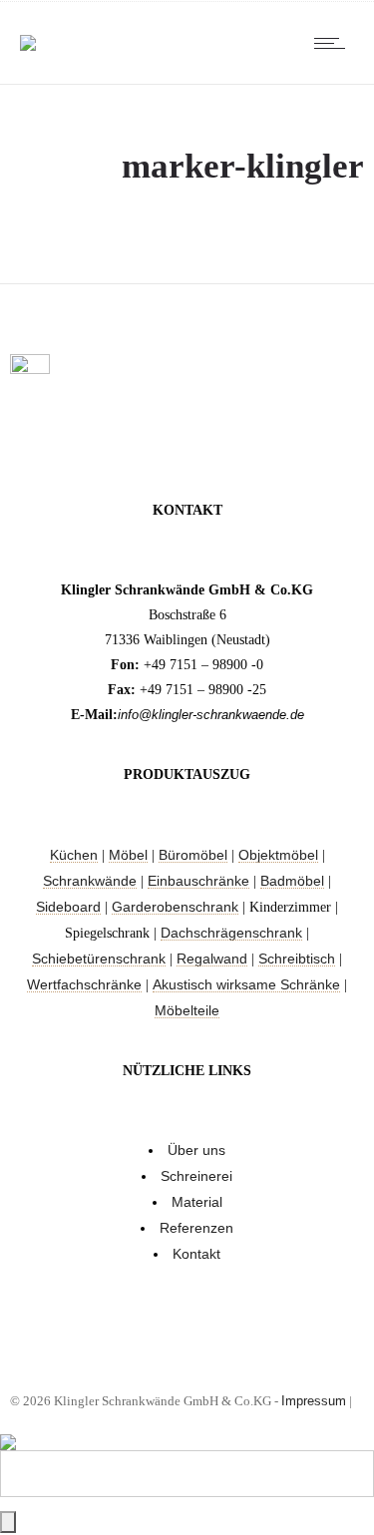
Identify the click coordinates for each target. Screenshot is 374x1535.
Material (197, 1202)
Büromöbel (193, 855)
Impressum (313, 1400)
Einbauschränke (198, 881)
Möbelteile (187, 1010)
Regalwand (212, 958)
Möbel (128, 855)
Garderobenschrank (175, 907)
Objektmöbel (278, 855)
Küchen (74, 855)
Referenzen (196, 1228)
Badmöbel (292, 881)
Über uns (196, 1150)
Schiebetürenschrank (99, 958)
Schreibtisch (296, 958)
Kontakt (196, 1254)
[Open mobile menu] (334, 43)
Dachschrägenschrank (231, 933)
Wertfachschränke (84, 984)
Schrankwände (90, 881)
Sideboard (68, 907)
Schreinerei (196, 1176)
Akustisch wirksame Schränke (246, 984)
